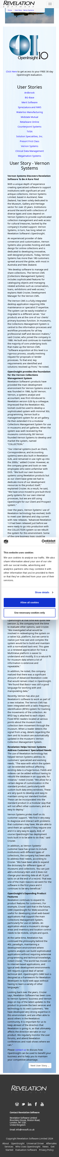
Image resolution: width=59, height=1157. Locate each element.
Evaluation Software (26, 1149)
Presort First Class (29, 141)
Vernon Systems (29, 146)
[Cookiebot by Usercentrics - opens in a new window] (42, 542)
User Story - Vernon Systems (24, 10)
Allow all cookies (29, 602)
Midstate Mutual (29, 116)
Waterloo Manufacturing (29, 112)
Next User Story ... (40, 1065)
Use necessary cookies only (29, 612)
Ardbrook (29, 92)
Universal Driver (35, 1143)
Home (10, 10)
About (5, 1143)
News (45, 1146)
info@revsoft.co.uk (25, 1129)
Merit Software (29, 102)
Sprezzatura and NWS (29, 107)
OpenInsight (17, 1143)
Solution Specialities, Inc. (29, 136)
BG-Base (29, 97)
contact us (20, 1049)
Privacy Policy (46, 1149)
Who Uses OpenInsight (28, 1146)
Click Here (11, 71)
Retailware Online (29, 121)
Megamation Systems (29, 155)
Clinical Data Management (29, 150)
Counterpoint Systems (29, 126)
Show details (42, 592)
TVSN (29, 131)
